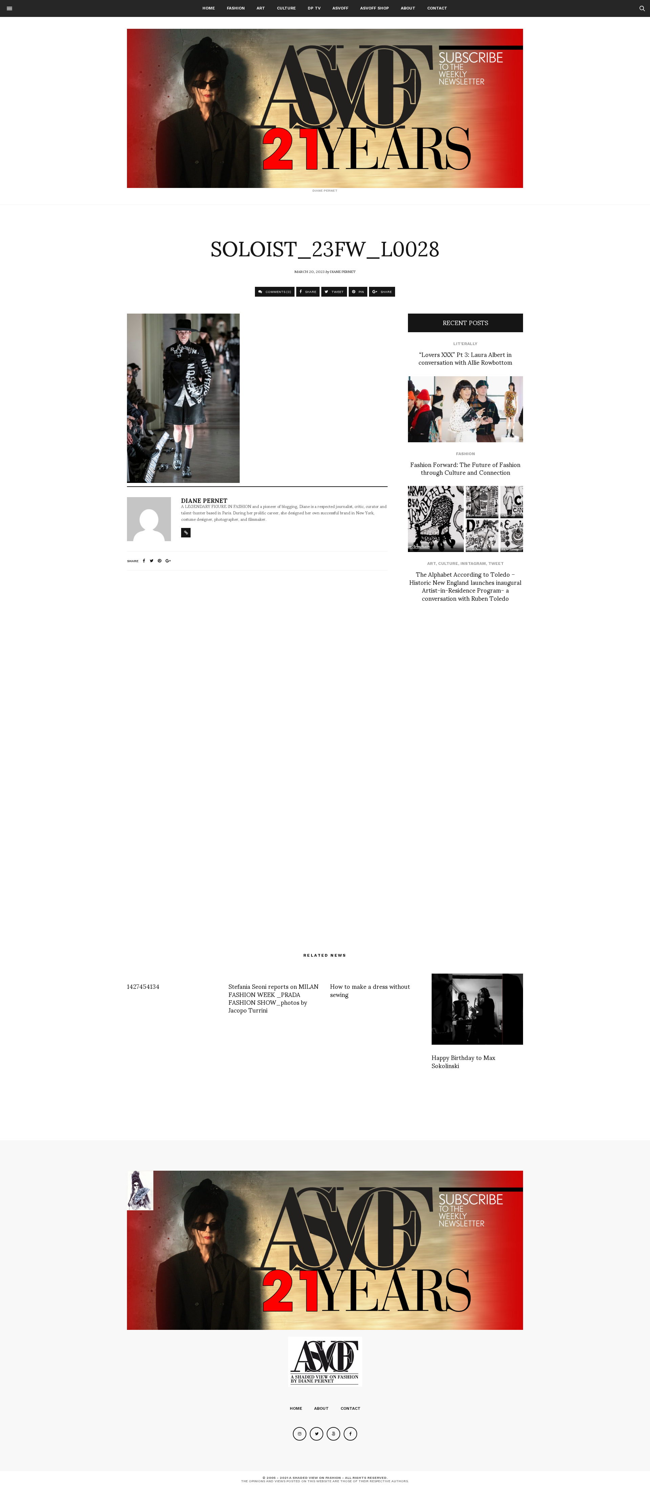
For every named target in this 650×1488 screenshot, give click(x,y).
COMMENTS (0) (277, 292)
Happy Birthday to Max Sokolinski (463, 1061)
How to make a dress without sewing (370, 990)
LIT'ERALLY (465, 343)
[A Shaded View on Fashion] (325, 108)
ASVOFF (340, 8)
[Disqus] (257, 665)
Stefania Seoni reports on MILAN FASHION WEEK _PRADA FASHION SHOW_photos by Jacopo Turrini (274, 998)
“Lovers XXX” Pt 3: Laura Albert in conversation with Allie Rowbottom (465, 358)
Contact (437, 8)
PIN (361, 292)
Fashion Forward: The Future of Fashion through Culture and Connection (465, 468)
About (408, 8)
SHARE (310, 292)
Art (261, 8)
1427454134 (143, 986)
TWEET (337, 292)
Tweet (496, 563)
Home (208, 8)
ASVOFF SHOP (374, 8)
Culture (286, 8)
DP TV (314, 8)
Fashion (236, 8)
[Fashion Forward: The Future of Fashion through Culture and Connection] (465, 409)
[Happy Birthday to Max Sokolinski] (477, 1009)
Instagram (473, 563)
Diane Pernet (342, 271)
